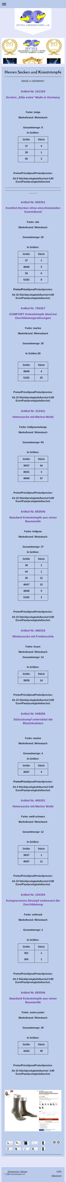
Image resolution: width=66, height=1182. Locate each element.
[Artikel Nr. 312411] (35, 1142)
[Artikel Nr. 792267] (33, 1115)
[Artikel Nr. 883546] (43, 1149)
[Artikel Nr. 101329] (9, 1143)
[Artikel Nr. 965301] (18, 1143)
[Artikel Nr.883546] (43, 1143)
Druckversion (13, 1172)
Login (59, 1171)
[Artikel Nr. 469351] (26, 1149)
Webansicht (56, 1176)
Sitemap (23, 1172)
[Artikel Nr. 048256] (18, 1149)
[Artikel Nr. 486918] (9, 1149)
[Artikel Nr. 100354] (35, 1148)
